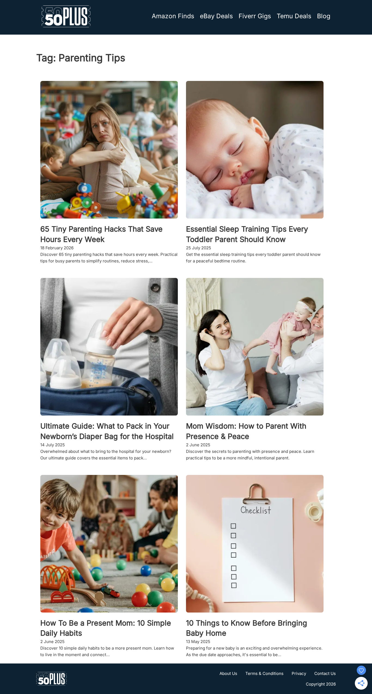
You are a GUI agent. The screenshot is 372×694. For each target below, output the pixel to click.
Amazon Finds (173, 16)
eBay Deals (216, 16)
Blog (323, 16)
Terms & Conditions (264, 673)
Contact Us (325, 673)
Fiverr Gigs (255, 16)
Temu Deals (294, 16)
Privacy (299, 673)
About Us (228, 673)
